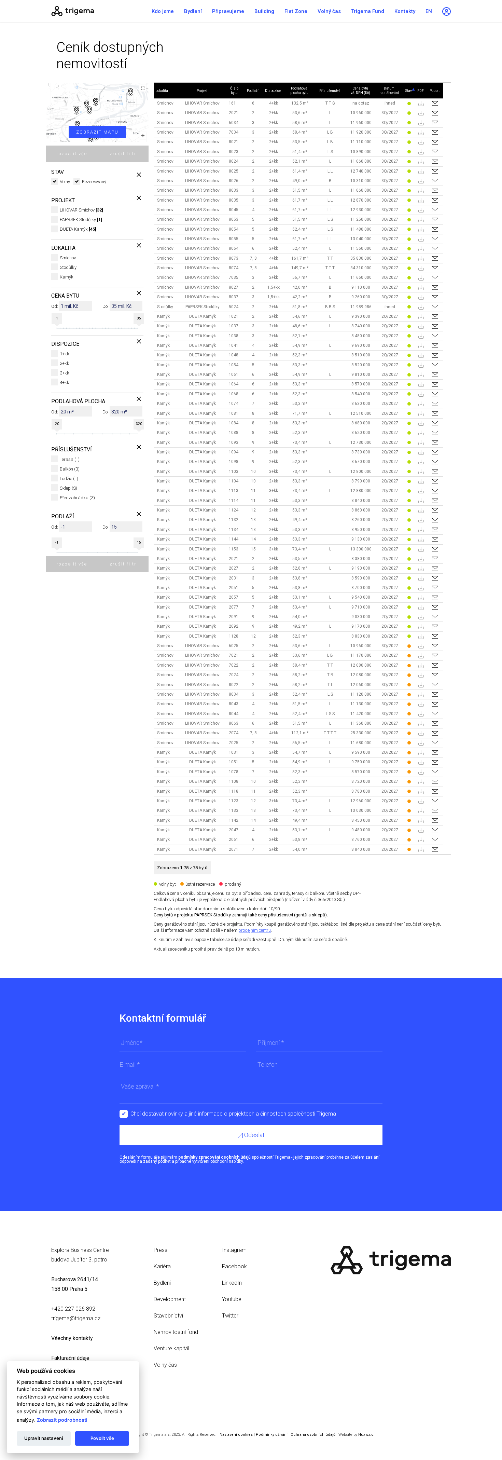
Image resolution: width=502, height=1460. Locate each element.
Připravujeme (228, 11)
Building (264, 11)
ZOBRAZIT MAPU (97, 132)
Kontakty (404, 11)
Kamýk (66, 276)
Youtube (231, 1299)
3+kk (64, 373)
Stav (408, 91)
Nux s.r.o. (366, 1434)
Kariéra (162, 1266)
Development (170, 1299)
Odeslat (254, 1134)
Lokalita (161, 91)
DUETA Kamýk (78, 229)
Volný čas (329, 11)
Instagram (234, 1250)
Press (160, 1250)
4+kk (64, 382)
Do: (105, 306)
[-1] (56, 552)
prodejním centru (254, 930)
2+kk (64, 363)
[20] (56, 433)
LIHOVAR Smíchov (81, 210)
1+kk (64, 353)
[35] (138, 328)
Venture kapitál (171, 1348)
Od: (54, 306)
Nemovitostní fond (176, 1332)
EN (429, 11)
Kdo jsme (163, 11)
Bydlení (193, 11)
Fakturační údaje (70, 1358)
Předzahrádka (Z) (77, 497)
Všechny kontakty (72, 1338)
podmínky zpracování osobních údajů (214, 1157)
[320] (138, 433)
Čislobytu (234, 90)
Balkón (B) (70, 469)
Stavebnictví (168, 1315)
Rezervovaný (94, 181)
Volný (65, 181)
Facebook (234, 1266)
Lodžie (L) (69, 478)
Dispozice (273, 91)
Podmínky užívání (272, 1434)
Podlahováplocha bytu (299, 90)
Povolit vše (102, 1438)
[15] (138, 552)
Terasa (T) (70, 459)
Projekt (202, 91)
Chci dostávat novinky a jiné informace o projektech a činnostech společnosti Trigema (233, 1113)
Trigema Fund (367, 11)
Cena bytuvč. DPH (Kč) (360, 90)
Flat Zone (295, 11)
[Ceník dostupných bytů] (94, 11)
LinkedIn (232, 1283)
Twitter (230, 1315)
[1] (56, 328)
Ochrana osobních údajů (313, 1434)
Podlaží (253, 91)
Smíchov (68, 257)
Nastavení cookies (236, 1434)
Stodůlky (68, 267)
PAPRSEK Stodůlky (81, 219)
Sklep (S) (68, 488)
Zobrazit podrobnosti (62, 1420)
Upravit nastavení (43, 1438)
